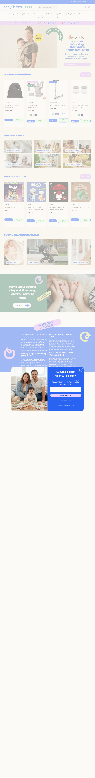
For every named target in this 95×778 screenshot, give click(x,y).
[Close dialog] (81, 369)
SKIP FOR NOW (65, 401)
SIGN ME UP (65, 395)
